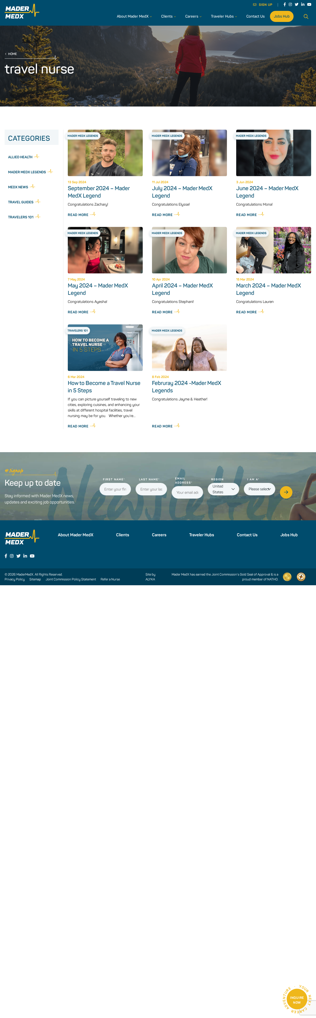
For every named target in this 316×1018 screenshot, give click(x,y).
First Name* (114, 479)
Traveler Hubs (201, 534)
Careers (159, 534)
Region (217, 479)
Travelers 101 (21, 217)
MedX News (18, 187)
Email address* (183, 480)
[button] (150, 16)
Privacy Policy (15, 579)
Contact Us (247, 534)
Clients (122, 534)
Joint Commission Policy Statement (71, 579)
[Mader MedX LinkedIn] (302, 4)
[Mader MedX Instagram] (290, 4)
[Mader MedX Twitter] (296, 4)
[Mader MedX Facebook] (285, 4)
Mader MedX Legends (27, 172)
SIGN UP (266, 5)
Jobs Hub (289, 534)
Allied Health (20, 157)
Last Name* (149, 479)
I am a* (253, 479)
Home (12, 54)
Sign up (286, 492)
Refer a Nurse (110, 579)
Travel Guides (21, 202)
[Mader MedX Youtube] (309, 4)
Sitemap (35, 579)
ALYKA (150, 579)
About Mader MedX (75, 534)
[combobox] (223, 489)
